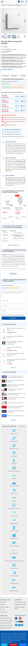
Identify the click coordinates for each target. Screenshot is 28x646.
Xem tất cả (13, 367)
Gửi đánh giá (12, 318)
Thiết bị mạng (10, 5)
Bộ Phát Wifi (18, 5)
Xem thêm (13, 420)
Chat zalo (23, 644)
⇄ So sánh (4, 46)
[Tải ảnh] (3, 300)
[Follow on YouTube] (20, 618)
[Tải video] (7, 300)
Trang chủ (3, 5)
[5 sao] (18, 288)
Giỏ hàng (23, 1)
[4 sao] (16, 288)
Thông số (6, 75)
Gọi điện (4, 644)
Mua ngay (13, 644)
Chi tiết (15, 75)
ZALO (23, 96)
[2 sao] (12, 288)
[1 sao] (10, 288)
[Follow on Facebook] (16, 618)
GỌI (18, 96)
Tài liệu (23, 75)
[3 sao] (14, 288)
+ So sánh (5, 218)
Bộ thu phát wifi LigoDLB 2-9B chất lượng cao (19, 209)
